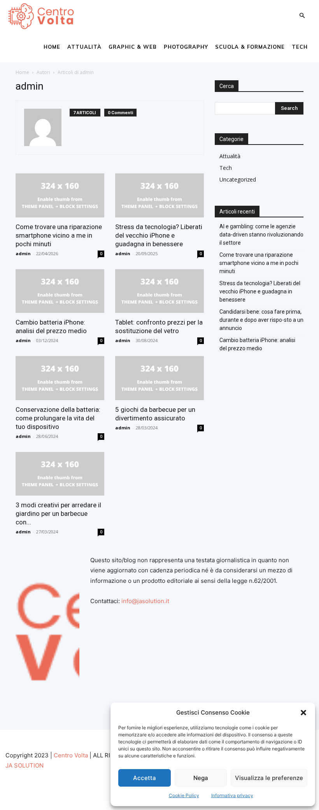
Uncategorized (237, 179)
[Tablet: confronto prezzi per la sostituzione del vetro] (159, 291)
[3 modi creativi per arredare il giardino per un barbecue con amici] (60, 474)
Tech (300, 47)
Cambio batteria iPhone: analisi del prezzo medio (257, 344)
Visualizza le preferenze (269, 778)
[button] (303, 712)
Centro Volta (71, 755)
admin (23, 253)
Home (52, 47)
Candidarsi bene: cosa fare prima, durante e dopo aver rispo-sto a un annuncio (261, 320)
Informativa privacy (232, 795)
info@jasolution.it (145, 601)
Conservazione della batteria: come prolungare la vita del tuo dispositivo (58, 418)
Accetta (144, 778)
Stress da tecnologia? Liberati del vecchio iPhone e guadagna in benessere (158, 235)
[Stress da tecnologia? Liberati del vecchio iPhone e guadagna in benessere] (159, 195)
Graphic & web (133, 47)
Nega (200, 778)
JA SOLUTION (24, 765)
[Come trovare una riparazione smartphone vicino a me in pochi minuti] (60, 195)
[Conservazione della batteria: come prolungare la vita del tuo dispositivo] (60, 378)
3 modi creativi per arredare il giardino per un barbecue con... (58, 513)
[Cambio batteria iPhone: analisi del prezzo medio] (60, 291)
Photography (186, 47)
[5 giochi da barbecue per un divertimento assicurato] (159, 378)
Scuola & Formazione (250, 47)
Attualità (84, 47)
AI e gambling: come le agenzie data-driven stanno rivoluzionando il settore (261, 234)
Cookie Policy (184, 795)
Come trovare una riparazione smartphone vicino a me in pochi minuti (59, 235)
